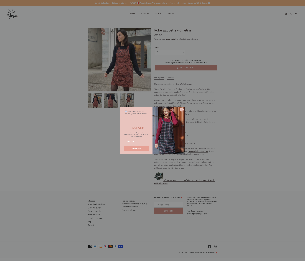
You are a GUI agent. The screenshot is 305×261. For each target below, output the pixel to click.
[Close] (182, 109)
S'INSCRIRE (136, 148)
